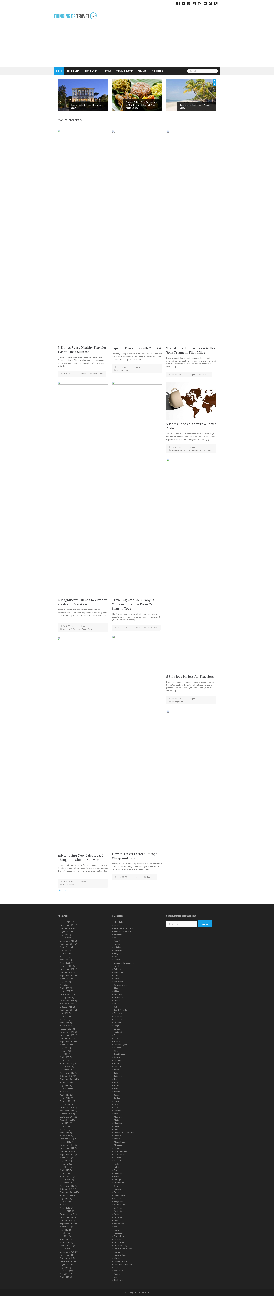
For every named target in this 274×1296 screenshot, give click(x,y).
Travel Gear (97, 374)
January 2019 (65, 1104)
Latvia (116, 1107)
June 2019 (64, 1088)
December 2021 (67, 1000)
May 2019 (64, 1091)
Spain (116, 1214)
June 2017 (64, 1164)
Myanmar (118, 1145)
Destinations (92, 71)
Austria (182, 450)
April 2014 (64, 1277)
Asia (116, 937)
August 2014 (65, 1264)
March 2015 (65, 1242)
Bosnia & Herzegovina (124, 963)
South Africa (119, 1208)
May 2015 (64, 1236)
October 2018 (66, 1113)
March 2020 (65, 1060)
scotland (117, 1198)
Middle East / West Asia (124, 1132)
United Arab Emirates (123, 1264)
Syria (116, 1226)
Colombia (118, 994)
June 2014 (64, 1270)
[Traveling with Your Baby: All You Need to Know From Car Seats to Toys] (137, 488)
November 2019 (67, 1073)
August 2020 (65, 1044)
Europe (150, 877)
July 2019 (64, 1085)
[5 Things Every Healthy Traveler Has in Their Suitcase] (83, 236)
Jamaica (117, 1091)
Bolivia (117, 959)
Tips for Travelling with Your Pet (136, 348)
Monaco (117, 1135)
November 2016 (67, 1186)
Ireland (117, 1082)
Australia (175, 450)
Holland (117, 1060)
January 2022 (65, 997)
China (116, 991)
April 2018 (64, 1132)
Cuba (188, 450)
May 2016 (64, 1204)
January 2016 (65, 1211)
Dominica (118, 1019)
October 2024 (66, 928)
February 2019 (66, 1101)
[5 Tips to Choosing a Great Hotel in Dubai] (191, 817)
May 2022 (64, 985)
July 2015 (64, 1230)
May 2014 (64, 1274)
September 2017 (67, 1154)
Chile (116, 988)
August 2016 (65, 1195)
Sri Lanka (118, 1217)
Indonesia (118, 1076)
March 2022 (65, 991)
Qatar (116, 1186)
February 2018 (66, 1138)
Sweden (117, 1220)
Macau (117, 1113)
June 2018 (64, 1126)
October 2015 (66, 1220)
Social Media (119, 1204)
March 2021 (65, 1025)
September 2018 (67, 1117)
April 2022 (64, 988)
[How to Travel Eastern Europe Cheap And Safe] (137, 742)
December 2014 (67, 1252)
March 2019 (65, 1098)
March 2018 (65, 1135)
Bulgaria (117, 969)
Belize (117, 956)
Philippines (118, 1173)
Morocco (118, 1138)
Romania (117, 1189)
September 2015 (67, 1223)
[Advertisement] (137, 46)
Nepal (116, 1148)
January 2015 (65, 1248)
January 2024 (65, 937)
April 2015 (64, 1239)
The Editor (157, 71)
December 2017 (67, 1145)
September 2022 (67, 975)
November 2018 (67, 1110)
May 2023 (64, 956)
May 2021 (64, 1019)
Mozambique (119, 1142)
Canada (117, 978)
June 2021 (64, 1016)
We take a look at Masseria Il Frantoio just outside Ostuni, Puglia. (194, 105)
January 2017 (65, 1179)
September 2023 (67, 944)
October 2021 (66, 1007)
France (84, 629)
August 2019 (65, 1082)
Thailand (118, 1239)
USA (116, 1267)
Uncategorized (123, 370)
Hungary (117, 1066)
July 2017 (64, 1160)
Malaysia (118, 1117)
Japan (116, 1095)
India (116, 1073)
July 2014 (64, 1267)
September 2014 (67, 1261)
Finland (117, 1038)
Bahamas (118, 950)
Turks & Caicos (120, 1255)
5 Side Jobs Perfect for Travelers (190, 676)
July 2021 (64, 1013)
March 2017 (65, 1173)
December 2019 (67, 1069)
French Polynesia (121, 1044)
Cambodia (118, 972)
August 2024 (65, 931)
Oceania (117, 1160)
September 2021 (67, 1010)
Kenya (116, 1101)
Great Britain (119, 1054)
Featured (118, 1032)
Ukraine (117, 1258)
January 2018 (65, 1142)
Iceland (117, 1069)
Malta (116, 1120)
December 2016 (67, 1182)
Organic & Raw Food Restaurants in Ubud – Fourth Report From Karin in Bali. (87, 105)
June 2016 (64, 1201)
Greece (117, 1057)
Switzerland (119, 1223)
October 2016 (66, 1189)
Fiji (115, 1035)
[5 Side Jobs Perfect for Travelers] (191, 565)
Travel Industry (124, 71)
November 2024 (67, 925)
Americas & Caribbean (72, 629)
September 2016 (67, 1192)
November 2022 (67, 969)
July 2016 (64, 1198)
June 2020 (64, 1051)
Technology (73, 71)
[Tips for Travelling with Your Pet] (137, 236)
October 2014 (66, 1258)
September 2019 (67, 1079)
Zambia (117, 1277)
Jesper (83, 374)
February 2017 (66, 1176)
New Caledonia (69, 884)
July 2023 (64, 950)
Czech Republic (120, 1010)
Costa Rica (118, 997)
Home (59, 71)
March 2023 (65, 963)
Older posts (63, 890)
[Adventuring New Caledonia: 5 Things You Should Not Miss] (83, 744)
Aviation (205, 374)
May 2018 (64, 1129)
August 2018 (65, 1120)
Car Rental (118, 981)
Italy (203, 450)
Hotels (107, 71)
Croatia (117, 1000)
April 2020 (64, 1057)
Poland (117, 1176)
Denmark (118, 1013)
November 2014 (67, 1255)
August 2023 (65, 947)
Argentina (118, 934)
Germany (118, 1047)
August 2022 (65, 978)
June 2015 (64, 1233)
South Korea (119, 1211)
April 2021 (64, 1022)
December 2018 (67, 1107)
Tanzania (118, 1233)
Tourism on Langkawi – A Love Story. (141, 106)
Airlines (142, 71)
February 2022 (66, 994)
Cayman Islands (120, 985)
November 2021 (67, 1003)
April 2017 (64, 1170)
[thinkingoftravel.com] (75, 15)
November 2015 (67, 1217)
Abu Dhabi (118, 922)
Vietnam (117, 1274)
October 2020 (66, 1038)
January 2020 (65, 1066)
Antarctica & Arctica (122, 931)
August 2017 (65, 1157)
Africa (116, 925)
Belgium (117, 953)
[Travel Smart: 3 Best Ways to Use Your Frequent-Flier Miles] (191, 236)
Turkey (208, 450)
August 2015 (65, 1226)
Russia (116, 1192)
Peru (116, 1170)
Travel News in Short (123, 1248)
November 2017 (67, 1148)
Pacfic (90, 629)
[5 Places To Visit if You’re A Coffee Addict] (191, 401)
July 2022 (64, 981)
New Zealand (120, 1154)
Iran (115, 1079)
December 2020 (67, 1032)
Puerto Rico (119, 1182)
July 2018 (64, 1123)
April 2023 (64, 959)
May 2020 (64, 1054)
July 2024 (64, 934)
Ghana (116, 1051)
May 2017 (64, 1167)
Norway (117, 1157)
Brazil (116, 966)
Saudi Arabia (119, 1195)
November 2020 (67, 1035)
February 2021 (66, 1029)
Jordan (117, 1098)
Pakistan (117, 1167)
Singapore (118, 1201)
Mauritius (118, 1123)
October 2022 (66, 972)
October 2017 (66, 1151)
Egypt (116, 1025)
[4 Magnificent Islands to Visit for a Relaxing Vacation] (83, 488)
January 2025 (65, 922)
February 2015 (66, 1245)
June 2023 (64, 953)
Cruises (117, 1003)
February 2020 (66, 1063)
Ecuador (117, 1022)
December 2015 (67, 1214)
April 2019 (64, 1095)
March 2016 (65, 1208)
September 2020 (67, 1041)
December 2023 (67, 941)
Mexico (117, 1126)
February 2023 (66, 966)
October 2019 (66, 1076)
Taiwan (117, 1230)
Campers (118, 975)
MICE (116, 1129)
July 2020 (64, 1047)
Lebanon (117, 1110)
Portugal (117, 1179)
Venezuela (118, 1270)
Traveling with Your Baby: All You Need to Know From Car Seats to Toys (134, 604)
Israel (116, 1085)
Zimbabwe (118, 1280)
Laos (116, 1104)
